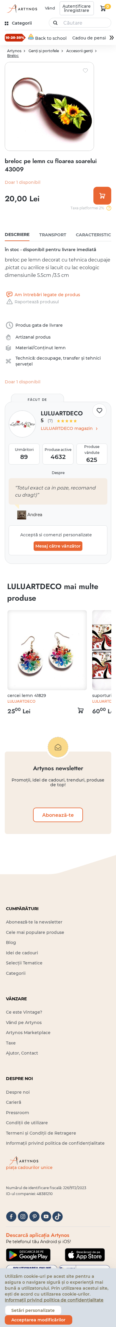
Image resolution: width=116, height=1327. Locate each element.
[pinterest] (34, 1216)
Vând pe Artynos (24, 1022)
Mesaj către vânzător (58, 546)
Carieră (13, 1102)
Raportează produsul (37, 301)
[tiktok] (57, 1216)
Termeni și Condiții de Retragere (41, 1133)
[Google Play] (28, 1254)
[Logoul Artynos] (21, 8)
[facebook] (11, 1216)
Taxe (11, 1043)
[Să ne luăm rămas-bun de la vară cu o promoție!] (15, 38)
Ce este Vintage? (24, 1012)
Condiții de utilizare (27, 1122)
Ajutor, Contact (22, 1053)
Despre (58, 472)
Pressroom (17, 1112)
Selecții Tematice (24, 963)
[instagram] (23, 1216)
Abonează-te (58, 815)
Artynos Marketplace (28, 1032)
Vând (50, 8)
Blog (11, 942)
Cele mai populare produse (35, 932)
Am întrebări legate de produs (47, 294)
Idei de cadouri (22, 953)
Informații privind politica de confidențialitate (55, 1143)
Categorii (16, 973)
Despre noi (18, 1092)
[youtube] (46, 1216)
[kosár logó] (103, 8)
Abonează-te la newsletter (34, 922)
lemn (60, 347)
